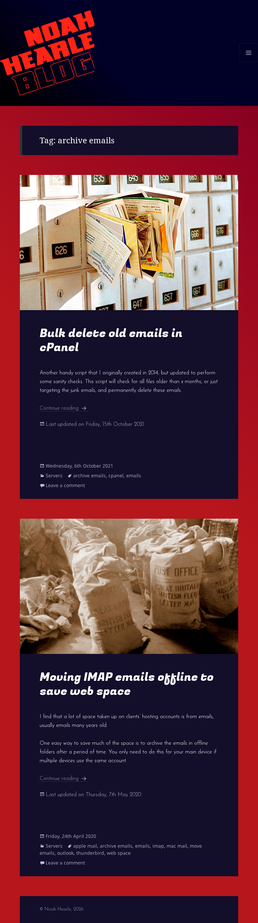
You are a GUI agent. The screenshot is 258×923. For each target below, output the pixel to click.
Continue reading (64, 408)
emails (133, 475)
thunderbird (90, 853)
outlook (65, 853)
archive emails (89, 475)
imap (158, 846)
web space (119, 853)
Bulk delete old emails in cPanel (111, 340)
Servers (54, 475)
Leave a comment (65, 485)
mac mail (177, 846)
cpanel (116, 475)
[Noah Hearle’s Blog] (47, 52)
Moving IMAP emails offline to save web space (127, 684)
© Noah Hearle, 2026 (62, 909)
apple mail (85, 846)
